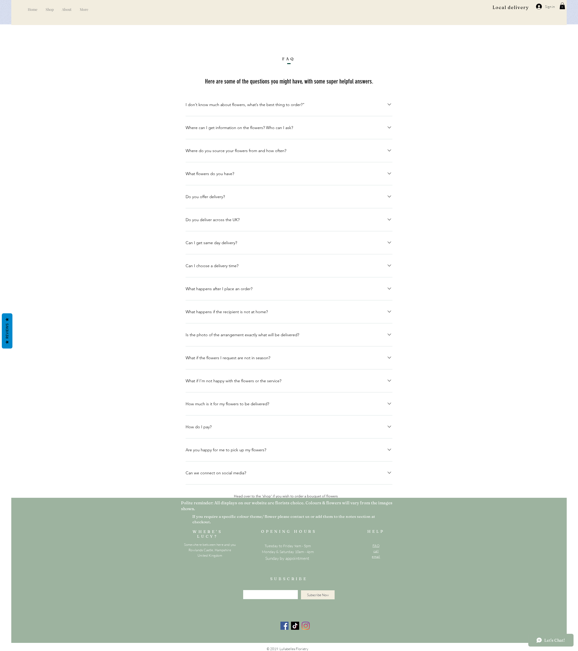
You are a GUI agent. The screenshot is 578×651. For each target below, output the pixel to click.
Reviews (7, 330)
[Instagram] (306, 626)
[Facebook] (284, 626)
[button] (562, 5)
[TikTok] (295, 626)
